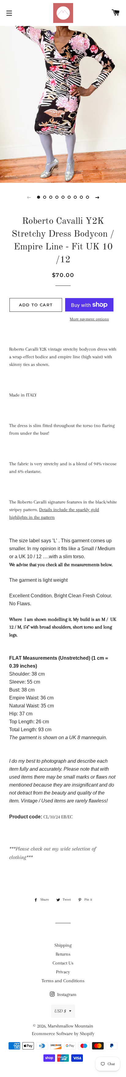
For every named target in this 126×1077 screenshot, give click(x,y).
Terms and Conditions (63, 980)
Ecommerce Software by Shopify (63, 1033)
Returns (63, 954)
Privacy (63, 972)
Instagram (66, 994)
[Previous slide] (28, 197)
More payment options (89, 319)
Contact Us (63, 963)
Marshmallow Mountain (70, 1026)
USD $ (60, 1011)
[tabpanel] (63, 103)
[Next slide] (97, 197)
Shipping (63, 945)
